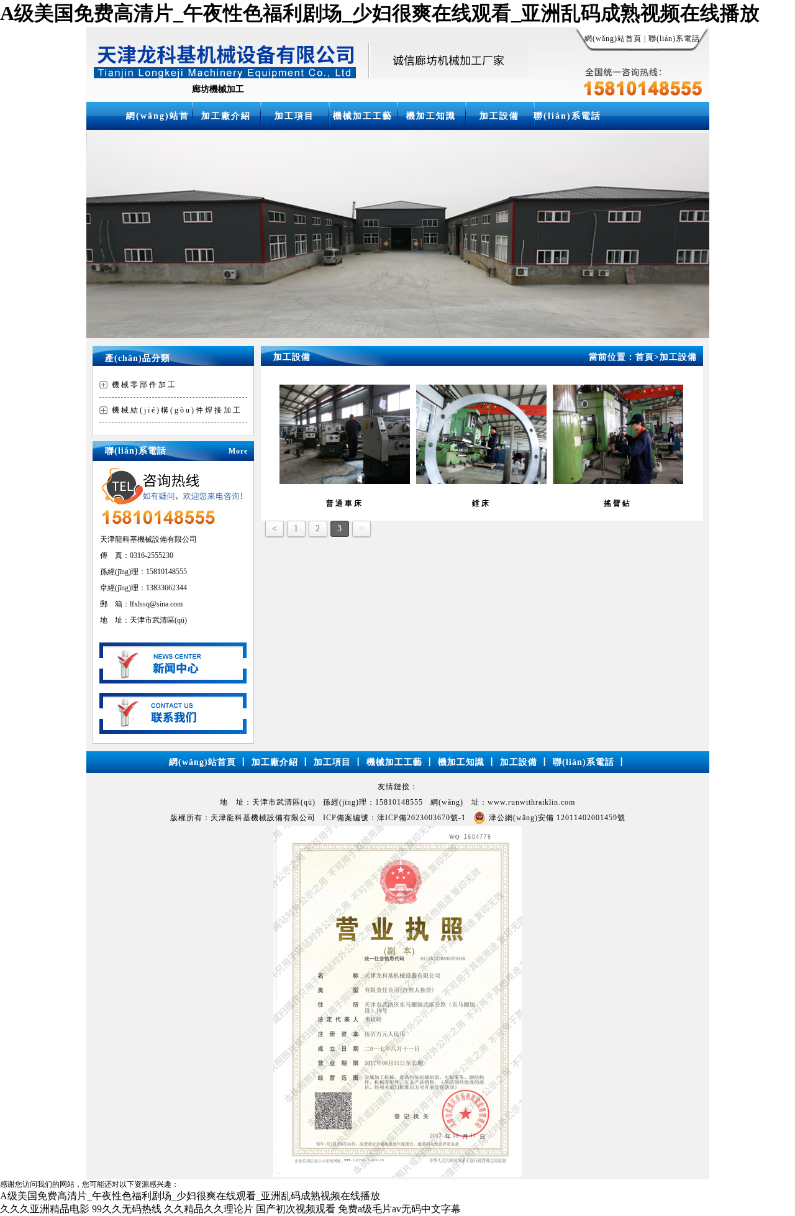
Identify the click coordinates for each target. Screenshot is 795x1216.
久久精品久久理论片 (208, 1209)
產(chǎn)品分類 (137, 358)
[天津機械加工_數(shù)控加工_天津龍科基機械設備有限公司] (307, 75)
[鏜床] (481, 481)
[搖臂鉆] (618, 481)
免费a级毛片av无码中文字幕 (399, 1209)
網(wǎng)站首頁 (613, 38)
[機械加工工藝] (173, 680)
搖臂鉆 (618, 503)
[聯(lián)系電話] (173, 730)
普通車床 (344, 503)
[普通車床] (344, 481)
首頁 (647, 357)
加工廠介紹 (226, 116)
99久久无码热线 (126, 1209)
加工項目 (294, 116)
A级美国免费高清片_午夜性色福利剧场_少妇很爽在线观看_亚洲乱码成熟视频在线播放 (380, 13)
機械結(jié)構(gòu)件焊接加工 (177, 410)
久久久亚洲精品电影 (44, 1209)
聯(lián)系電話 (674, 38)
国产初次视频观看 (295, 1209)
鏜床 (481, 503)
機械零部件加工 (144, 384)
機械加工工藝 (363, 116)
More (238, 451)
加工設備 (499, 116)
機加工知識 (431, 116)
